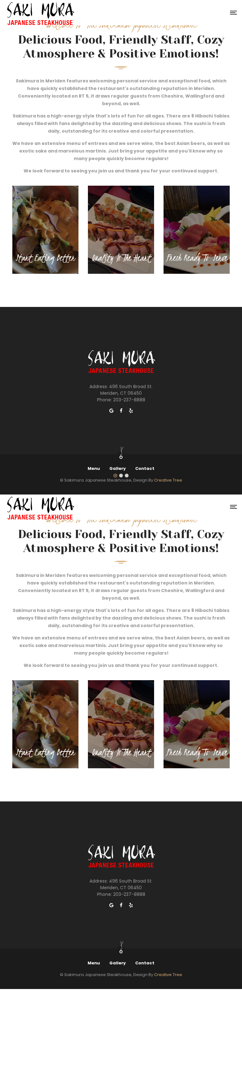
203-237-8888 (129, 400)
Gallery (117, 468)
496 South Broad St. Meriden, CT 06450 (126, 389)
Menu (94, 468)
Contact (144, 468)
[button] (115, 476)
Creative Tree (168, 480)
